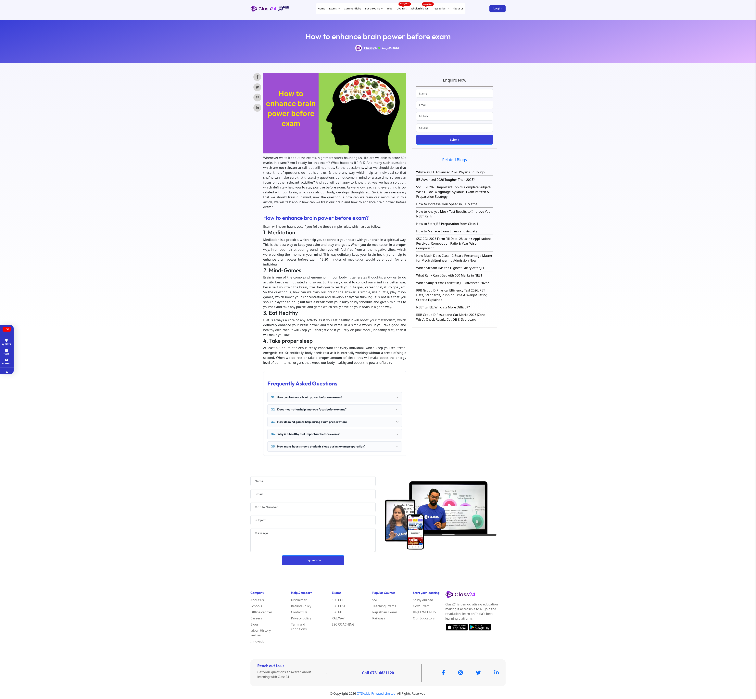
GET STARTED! (716, 107)
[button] (752, 5)
